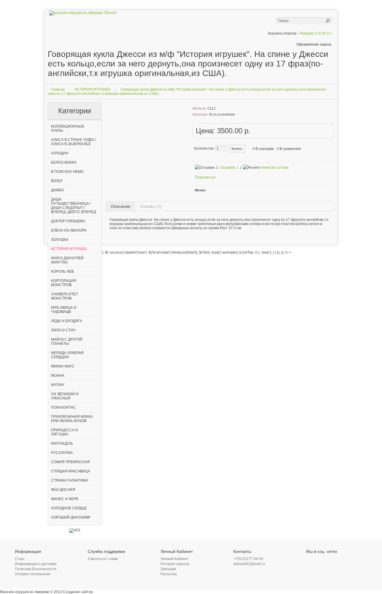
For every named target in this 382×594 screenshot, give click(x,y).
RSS (331, 560)
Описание (120, 206)
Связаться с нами (103, 559)
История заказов (175, 564)
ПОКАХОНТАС (63, 407)
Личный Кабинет (175, 559)
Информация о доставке (36, 564)
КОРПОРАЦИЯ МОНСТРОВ (63, 283)
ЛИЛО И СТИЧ (63, 330)
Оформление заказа (313, 44)
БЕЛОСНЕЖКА (63, 162)
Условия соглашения (32, 574)
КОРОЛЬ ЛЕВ (62, 271)
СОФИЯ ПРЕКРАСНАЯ (70, 462)
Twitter (317, 560)
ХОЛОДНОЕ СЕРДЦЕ (69, 508)
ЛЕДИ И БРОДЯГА (66, 321)
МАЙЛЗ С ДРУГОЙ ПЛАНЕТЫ (66, 341)
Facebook (309, 560)
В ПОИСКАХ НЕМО (67, 172)
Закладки (168, 569)
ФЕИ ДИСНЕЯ (63, 490)
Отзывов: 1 (229, 167)
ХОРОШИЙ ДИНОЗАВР (70, 517)
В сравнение (290, 149)
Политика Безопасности (35, 569)
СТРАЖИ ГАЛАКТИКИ (69, 480)
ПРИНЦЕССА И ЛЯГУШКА (64, 432)
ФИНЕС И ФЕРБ (64, 499)
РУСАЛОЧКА (62, 453)
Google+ (324, 560)
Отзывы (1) (150, 206)
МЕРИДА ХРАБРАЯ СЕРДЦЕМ (67, 355)
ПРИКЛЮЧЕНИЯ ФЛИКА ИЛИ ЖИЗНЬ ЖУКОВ (72, 419)
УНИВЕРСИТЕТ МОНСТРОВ (64, 296)
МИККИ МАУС (63, 366)
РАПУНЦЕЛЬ (62, 443)
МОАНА (57, 375)
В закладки (264, 149)
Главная (58, 89)
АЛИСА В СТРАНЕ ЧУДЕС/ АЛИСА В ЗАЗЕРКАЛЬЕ (73, 142)
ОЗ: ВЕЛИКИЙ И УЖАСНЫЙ (64, 396)
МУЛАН (57, 385)
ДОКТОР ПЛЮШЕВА (68, 221)
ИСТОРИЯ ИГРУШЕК (92, 89)
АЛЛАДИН (59, 153)
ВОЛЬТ (57, 181)
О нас (19, 559)
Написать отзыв (274, 167)
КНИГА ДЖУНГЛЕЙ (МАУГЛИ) (67, 260)
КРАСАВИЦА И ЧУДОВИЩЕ (63, 309)
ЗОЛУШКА (59, 240)
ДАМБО (57, 190)
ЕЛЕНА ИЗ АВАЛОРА (69, 230)
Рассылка (169, 574)
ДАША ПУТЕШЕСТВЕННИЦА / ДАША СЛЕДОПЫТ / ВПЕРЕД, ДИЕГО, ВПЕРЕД (73, 205)
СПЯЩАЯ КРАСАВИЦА (70, 471)
